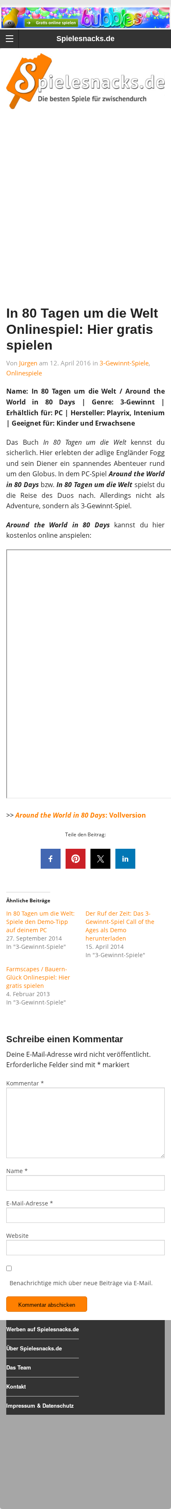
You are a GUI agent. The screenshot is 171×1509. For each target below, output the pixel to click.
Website (17, 1236)
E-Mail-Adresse (29, 1203)
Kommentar (25, 1083)
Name (17, 1171)
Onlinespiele (24, 373)
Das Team (18, 1367)
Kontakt (16, 1386)
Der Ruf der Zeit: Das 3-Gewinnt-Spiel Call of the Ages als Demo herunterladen (120, 925)
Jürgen (28, 363)
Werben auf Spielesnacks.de (42, 1329)
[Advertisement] (85, 218)
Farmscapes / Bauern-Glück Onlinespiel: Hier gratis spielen (38, 977)
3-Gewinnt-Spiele (124, 363)
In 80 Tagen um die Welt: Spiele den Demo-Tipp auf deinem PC (40, 921)
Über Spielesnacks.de (34, 1348)
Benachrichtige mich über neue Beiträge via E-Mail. (81, 1283)
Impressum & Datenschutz (40, 1405)
